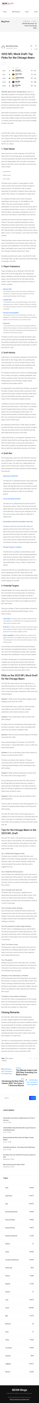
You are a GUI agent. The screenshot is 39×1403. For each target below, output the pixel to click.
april (19, 1204)
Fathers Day (19, 1268)
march (19, 1308)
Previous (18, 1068)
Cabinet (19, 1244)
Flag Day (19, 1284)
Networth (19, 1324)
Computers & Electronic (19, 1260)
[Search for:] (16, 1098)
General (19, 1292)
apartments (19, 1196)
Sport (19, 1332)
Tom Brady (19, 1348)
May (19, 1316)
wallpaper (19, 1364)
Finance (19, 1276)
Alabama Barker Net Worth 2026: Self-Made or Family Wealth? (18, 1138)
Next (22, 1079)
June (19, 1300)
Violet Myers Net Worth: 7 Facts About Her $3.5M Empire (19, 1147)
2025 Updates (16, 12)
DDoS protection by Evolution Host (19, 1399)
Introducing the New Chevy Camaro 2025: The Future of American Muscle (13, 1083)
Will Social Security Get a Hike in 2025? (14, 1164)
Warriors (19, 1372)
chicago (4, 1060)
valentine (19, 1356)
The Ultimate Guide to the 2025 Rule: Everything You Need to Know (26, 1072)
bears (11, 1058)
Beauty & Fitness (19, 1228)
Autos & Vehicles (19, 1220)
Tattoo (19, 1340)
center (19, 1252)
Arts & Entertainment (19, 1212)
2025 (6, 1058)
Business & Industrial (19, 1236)
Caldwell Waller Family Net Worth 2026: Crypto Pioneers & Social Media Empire (19, 1129)
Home (5, 12)
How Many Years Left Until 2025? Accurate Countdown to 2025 (19, 1156)
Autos (27, 12)
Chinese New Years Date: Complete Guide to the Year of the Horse (19, 1119)
